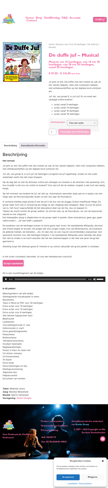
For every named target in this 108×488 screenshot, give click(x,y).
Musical (59, 44)
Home (29, 18)
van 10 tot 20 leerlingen (75, 44)
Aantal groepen (58, 122)
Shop (39, 18)
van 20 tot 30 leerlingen (78, 65)
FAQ (65, 18)
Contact (31, 21)
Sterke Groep (82, 425)
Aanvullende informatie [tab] (33, 145)
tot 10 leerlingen (70, 62)
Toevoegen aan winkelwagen (74, 132)
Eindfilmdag (52, 18)
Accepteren (68, 477)
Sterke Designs (23, 398)
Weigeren (92, 477)
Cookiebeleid (72, 483)
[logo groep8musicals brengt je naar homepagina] (8, 19)
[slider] (100, 279)
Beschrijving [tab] (10, 145)
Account (75, 18)
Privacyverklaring (85, 483)
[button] (102, 461)
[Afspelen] (6, 279)
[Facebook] (102, 439)
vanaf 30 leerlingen (61, 67)
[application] (54, 279)
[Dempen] (94, 279)
